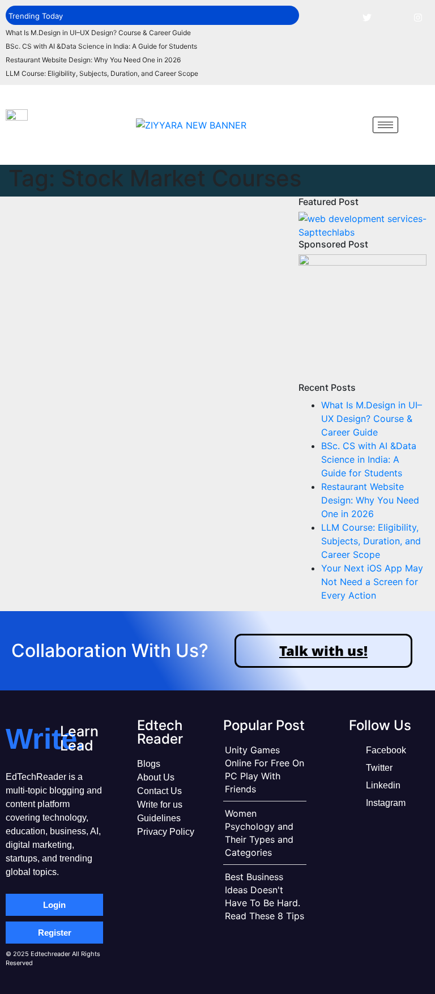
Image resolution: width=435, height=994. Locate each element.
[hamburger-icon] (385, 125)
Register (54, 932)
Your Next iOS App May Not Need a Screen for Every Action (372, 581)
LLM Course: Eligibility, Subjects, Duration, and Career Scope (102, 73)
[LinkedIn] (392, 16)
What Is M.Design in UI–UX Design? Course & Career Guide (98, 32)
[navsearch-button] (355, 124)
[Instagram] (418, 16)
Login (54, 905)
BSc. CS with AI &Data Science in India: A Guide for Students (101, 46)
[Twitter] (367, 16)
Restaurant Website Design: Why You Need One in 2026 (93, 60)
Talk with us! (323, 650)
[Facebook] (341, 16)
